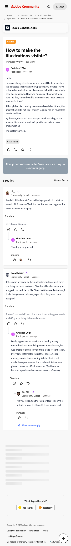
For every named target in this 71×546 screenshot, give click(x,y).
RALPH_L (26, 392)
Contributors (12, 141)
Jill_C (13, 191)
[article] (35, 211)
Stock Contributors (46, 15)
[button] (6, 7)
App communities (25, 15)
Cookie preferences (15, 536)
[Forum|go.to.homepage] (25, 6)
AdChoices (56, 541)
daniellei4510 (17, 273)
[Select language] (49, 6)
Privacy (45, 530)
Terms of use (33, 530)
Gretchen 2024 (18, 68)
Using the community (16, 530)
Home (9, 15)
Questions (11, 18)
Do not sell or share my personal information (26, 541)
